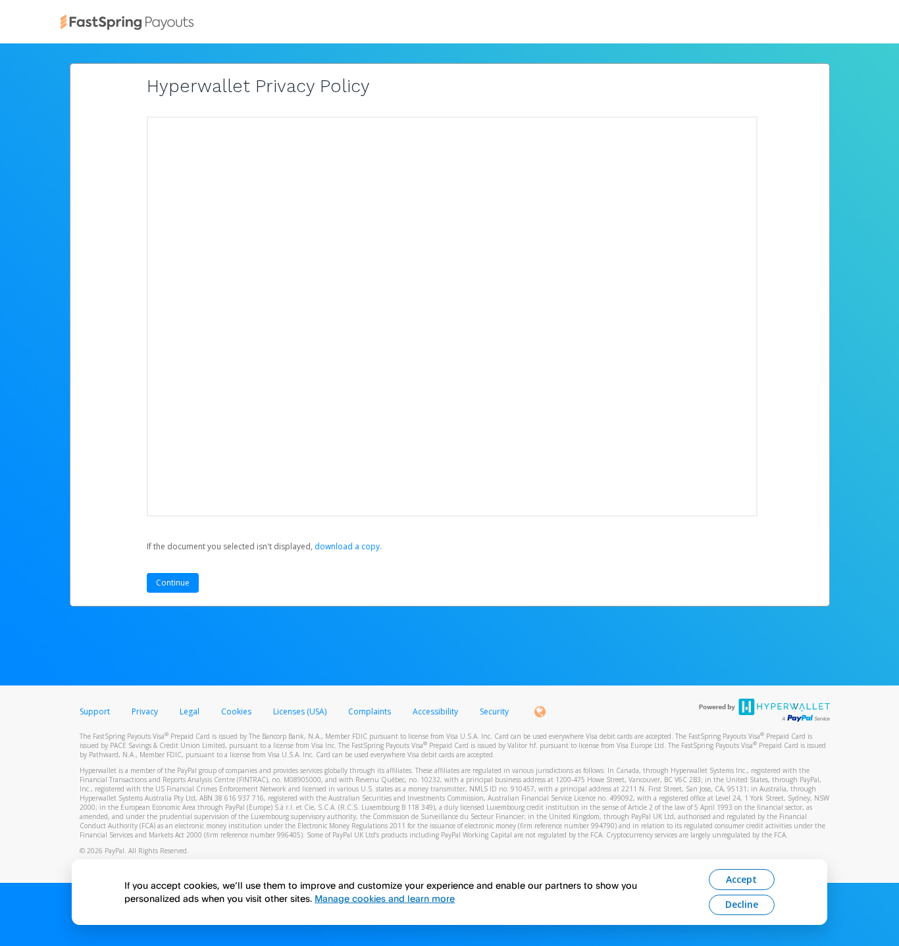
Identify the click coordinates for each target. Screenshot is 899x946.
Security (494, 711)
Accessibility (435, 711)
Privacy (145, 711)
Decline (741, 904)
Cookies (236, 711)
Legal (189, 711)
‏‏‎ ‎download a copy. (347, 546)
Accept (741, 879)
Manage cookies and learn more (385, 898)
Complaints (370, 711)
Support (95, 711)
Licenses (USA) (300, 711)
